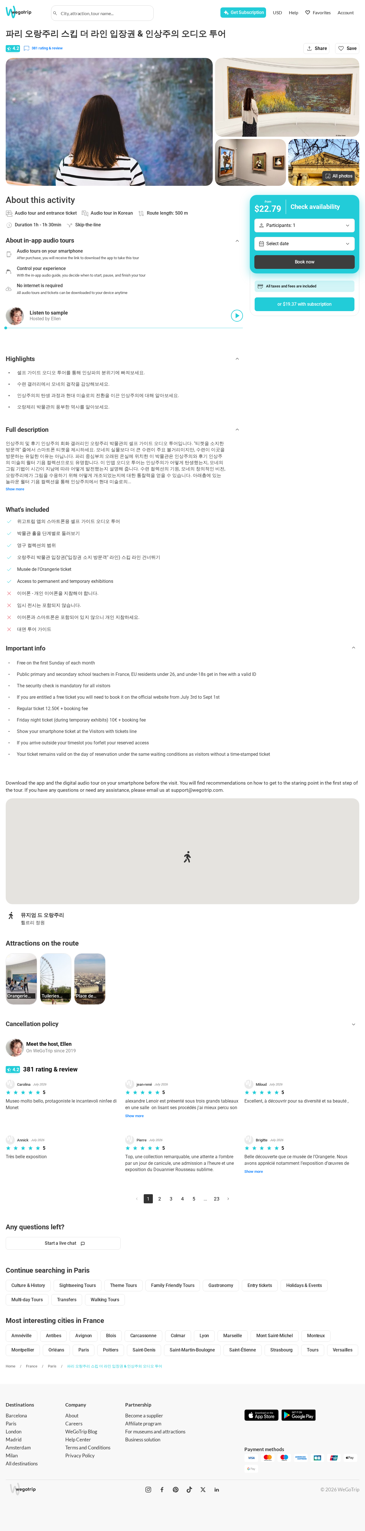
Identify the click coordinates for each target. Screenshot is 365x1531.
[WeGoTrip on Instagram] (148, 1489)
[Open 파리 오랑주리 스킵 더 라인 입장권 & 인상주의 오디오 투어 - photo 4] (323, 162)
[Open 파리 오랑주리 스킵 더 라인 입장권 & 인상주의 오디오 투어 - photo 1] (109, 122)
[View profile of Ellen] (15, 1047)
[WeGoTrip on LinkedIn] (216, 1489)
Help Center (78, 1440)
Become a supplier (144, 1416)
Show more (15, 489)
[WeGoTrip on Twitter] (203, 1489)
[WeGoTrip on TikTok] (189, 1489)
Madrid (14, 1440)
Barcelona (16, 1416)
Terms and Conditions (87, 1448)
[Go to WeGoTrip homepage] (25, 12)
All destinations (22, 1463)
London (13, 1432)
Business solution (142, 1440)
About (71, 1416)
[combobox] (105, 13)
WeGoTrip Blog (81, 1432)
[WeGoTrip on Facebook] (162, 1489)
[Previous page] (136, 1198)
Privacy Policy (80, 1456)
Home (10, 1366)
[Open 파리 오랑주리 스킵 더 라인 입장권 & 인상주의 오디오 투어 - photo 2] (287, 97)
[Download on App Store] (261, 1415)
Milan (12, 1456)
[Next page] (228, 1198)
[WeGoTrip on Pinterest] (175, 1489)
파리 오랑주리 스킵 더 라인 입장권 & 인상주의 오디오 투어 (114, 1366)
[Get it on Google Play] (298, 1415)
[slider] (5, 328)
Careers (73, 1424)
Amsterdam (18, 1448)
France (31, 1366)
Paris (52, 1366)
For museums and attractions (155, 1432)
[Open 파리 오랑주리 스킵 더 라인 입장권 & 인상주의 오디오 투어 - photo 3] (250, 162)
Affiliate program (143, 1424)
